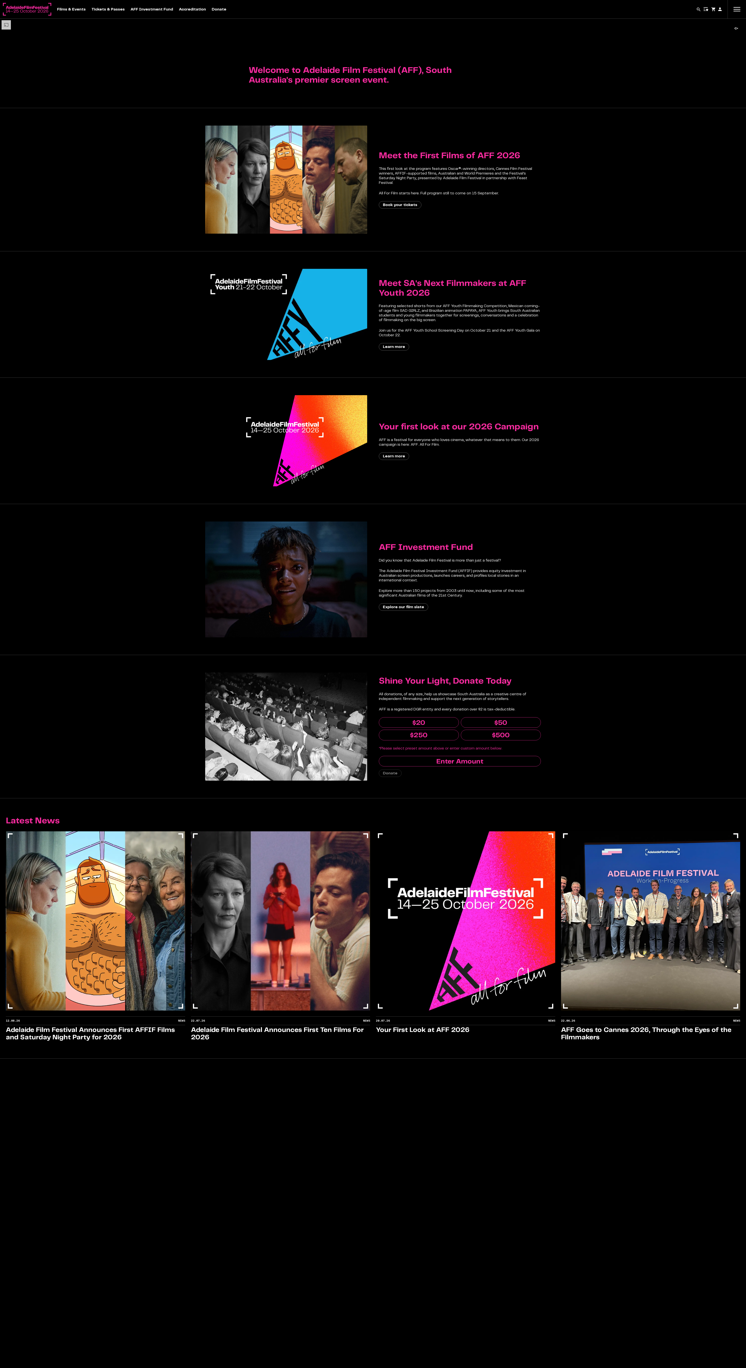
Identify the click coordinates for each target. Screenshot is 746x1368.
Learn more (394, 346)
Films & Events (71, 9)
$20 (418, 722)
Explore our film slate (403, 607)
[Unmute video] (736, 28)
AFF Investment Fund (152, 9)
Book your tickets (400, 204)
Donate (219, 9)
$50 (500, 722)
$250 (419, 735)
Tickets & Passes (108, 9)
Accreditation (192, 9)
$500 (501, 735)
